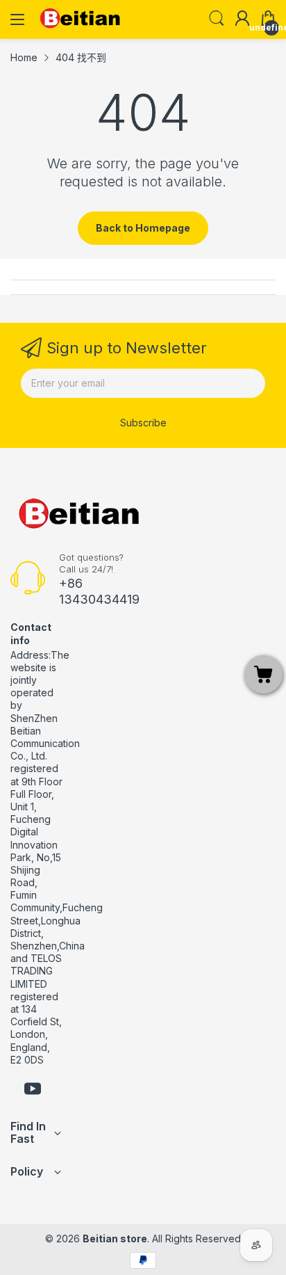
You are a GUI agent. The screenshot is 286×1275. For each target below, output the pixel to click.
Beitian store (115, 1238)
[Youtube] (32, 1090)
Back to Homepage (143, 228)
